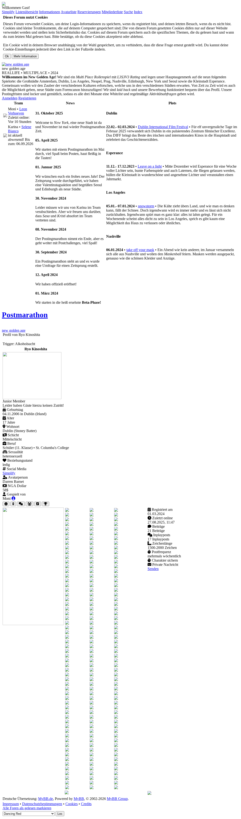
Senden (153, 569)
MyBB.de (45, 799)
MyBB (79, 799)
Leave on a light (150, 166)
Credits (86, 804)
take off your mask (140, 250)
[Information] (6, 504)
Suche (128, 12)
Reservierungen (89, 12)
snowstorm (146, 206)
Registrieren (27, 98)
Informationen (49, 12)
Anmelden (9, 98)
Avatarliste (68, 12)
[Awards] (45, 504)
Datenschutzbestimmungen (42, 804)
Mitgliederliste (112, 12)
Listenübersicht (27, 12)
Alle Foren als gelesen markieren (27, 808)
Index (138, 12)
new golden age (13, 330)
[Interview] (21, 504)
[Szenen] (37, 504)
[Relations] (29, 504)
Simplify (8, 12)
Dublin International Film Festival (163, 127)
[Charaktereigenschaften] (13, 504)
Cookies (71, 804)
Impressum (11, 804)
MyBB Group (117, 799)
